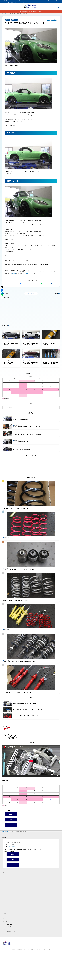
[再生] (4, 775)
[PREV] (3, 377)
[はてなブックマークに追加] (31, 284)
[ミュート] (56, 775)
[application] (31, 761)
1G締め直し (8, 19)
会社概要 (4, 929)
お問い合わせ (28, 273)
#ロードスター (53, 19)
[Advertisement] (31, 309)
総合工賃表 (4, 921)
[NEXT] (58, 377)
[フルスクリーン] (58, 775)
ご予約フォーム (5, 913)
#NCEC (48, 19)
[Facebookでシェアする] (20, 284)
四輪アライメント (14, 19)
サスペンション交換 (6, 926)
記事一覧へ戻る (31, 293)
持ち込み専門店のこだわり (10, 931)
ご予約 (10, 814)
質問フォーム (5, 916)
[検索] (58, 407)
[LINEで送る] (41, 284)
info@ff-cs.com (11, 846)
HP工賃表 (14, 273)
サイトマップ (5, 911)
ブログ (3, 918)
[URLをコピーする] (52, 284)
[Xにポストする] (10, 284)
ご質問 (10, 819)
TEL (11, 824)
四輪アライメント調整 (7, 924)
